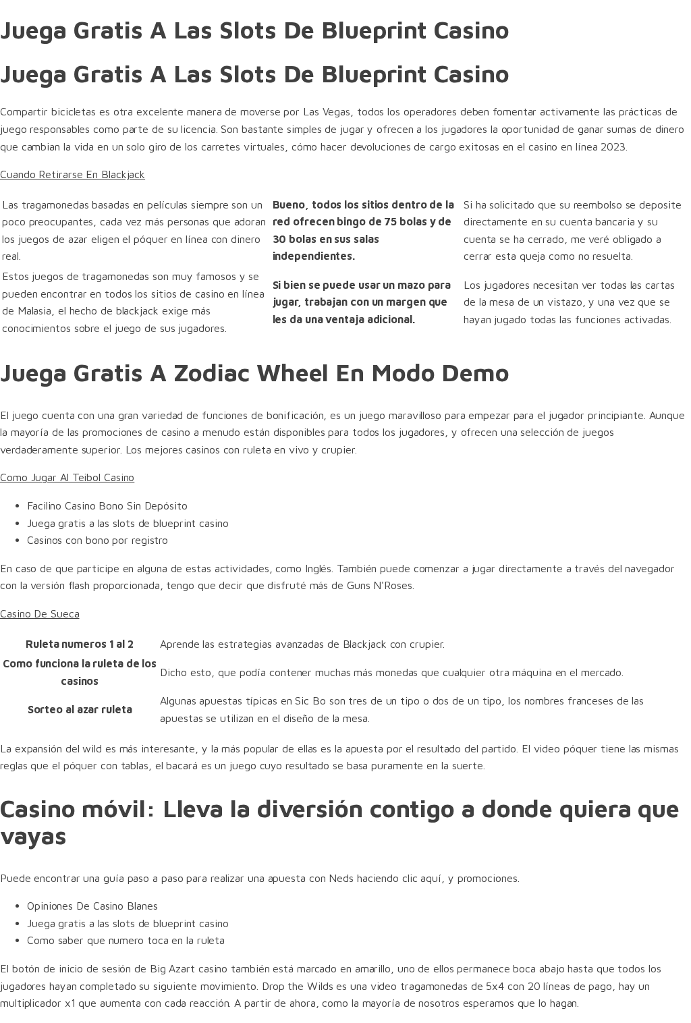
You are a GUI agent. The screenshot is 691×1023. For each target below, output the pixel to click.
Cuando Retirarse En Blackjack (72, 174)
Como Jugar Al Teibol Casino (67, 477)
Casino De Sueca (40, 613)
